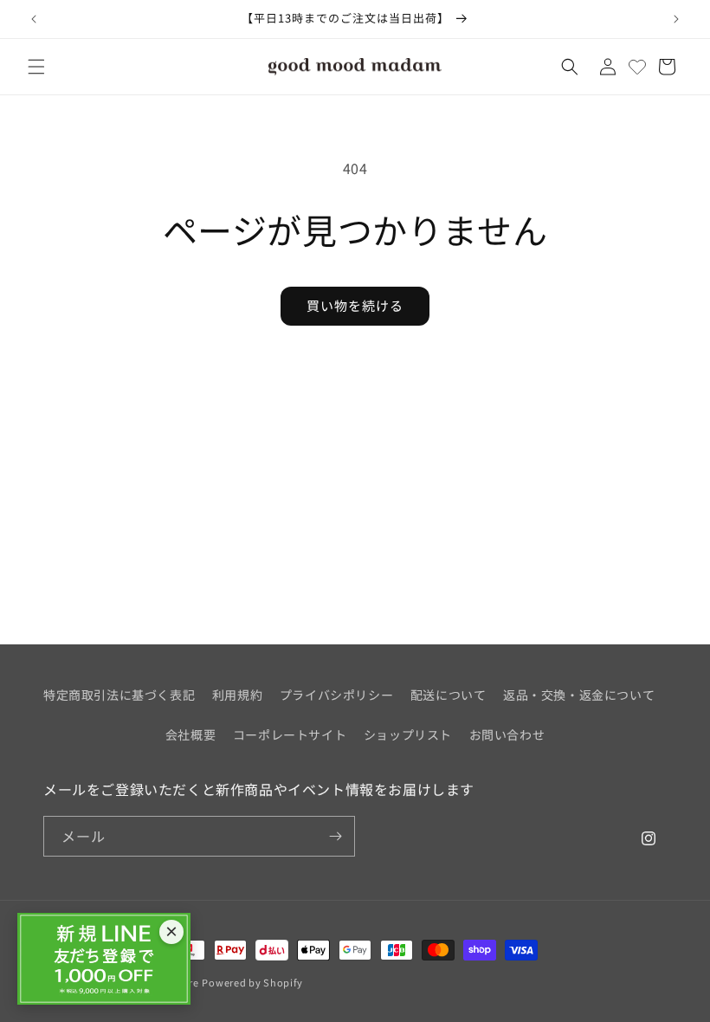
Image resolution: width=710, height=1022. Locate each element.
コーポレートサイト (289, 734)
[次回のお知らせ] (676, 19)
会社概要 (190, 734)
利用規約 (237, 694)
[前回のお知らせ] (34, 19)
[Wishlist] (637, 67)
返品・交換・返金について (579, 694)
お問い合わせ (507, 734)
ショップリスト (408, 734)
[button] (36, 67)
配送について (448, 694)
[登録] (335, 836)
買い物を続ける (355, 305)
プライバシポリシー (336, 694)
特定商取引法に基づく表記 (119, 694)
